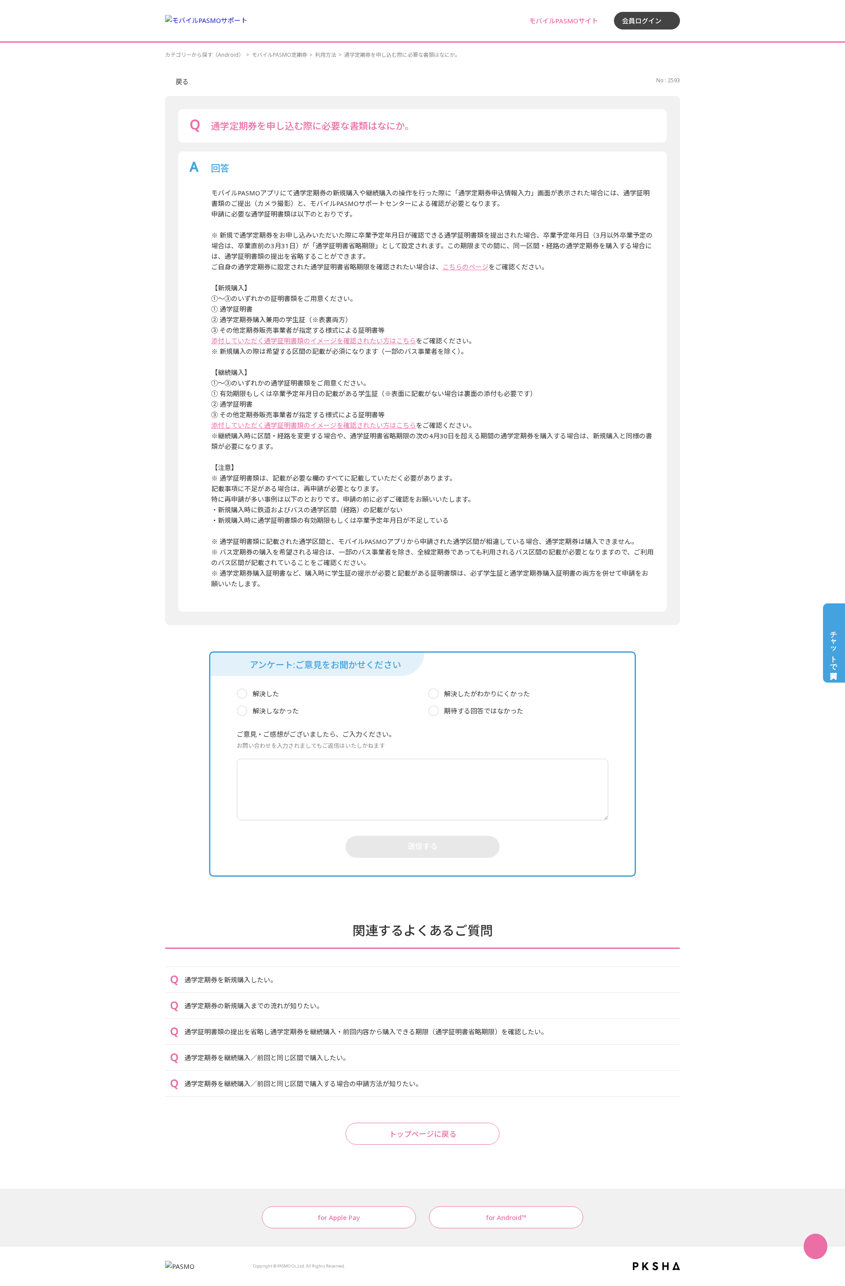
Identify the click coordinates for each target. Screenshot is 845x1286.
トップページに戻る (422, 1134)
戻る (182, 81)
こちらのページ (465, 266)
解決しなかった (276, 710)
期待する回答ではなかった (483, 710)
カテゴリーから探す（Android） (204, 55)
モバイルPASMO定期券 (279, 55)
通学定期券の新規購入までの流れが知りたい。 (253, 1005)
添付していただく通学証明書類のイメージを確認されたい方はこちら (313, 340)
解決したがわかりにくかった (487, 693)
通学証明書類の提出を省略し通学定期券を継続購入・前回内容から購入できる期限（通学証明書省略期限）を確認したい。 (365, 1031)
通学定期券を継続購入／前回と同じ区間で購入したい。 (266, 1057)
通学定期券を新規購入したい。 (230, 979)
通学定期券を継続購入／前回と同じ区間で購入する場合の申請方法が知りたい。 (303, 1083)
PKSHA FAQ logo (656, 1266)
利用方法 (325, 55)
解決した (266, 693)
